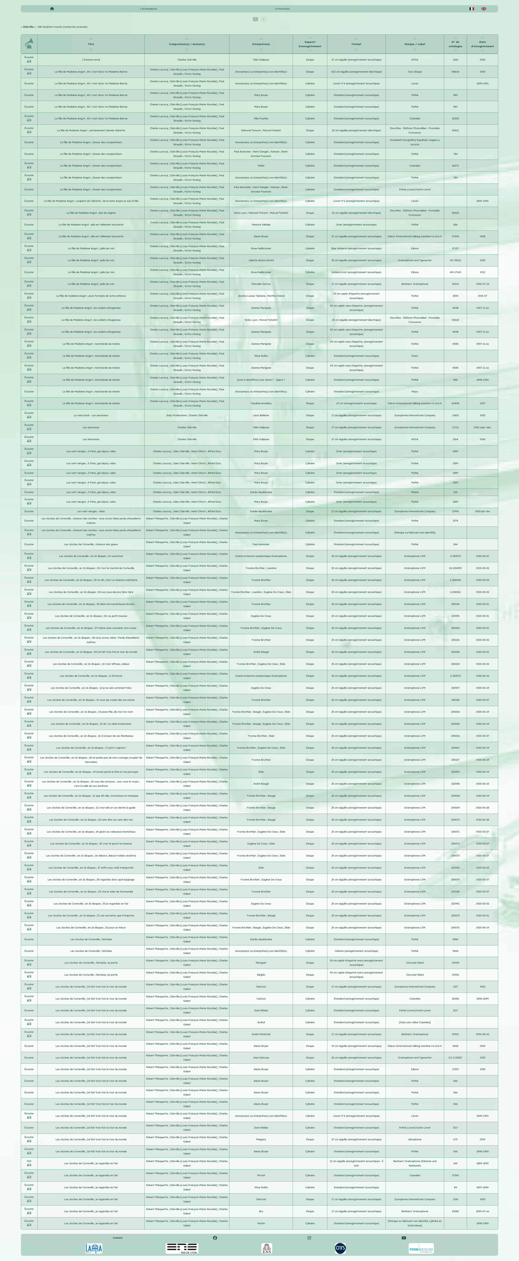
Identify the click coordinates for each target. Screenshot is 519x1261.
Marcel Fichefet (272, 130)
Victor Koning (192, 73)
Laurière (272, 568)
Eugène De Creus (274, 592)
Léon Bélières (261, 415)
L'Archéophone (148, 8)
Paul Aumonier (243, 151)
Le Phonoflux (282, 8)
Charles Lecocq (159, 69)
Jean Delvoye (261, 1057)
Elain (288, 592)
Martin (261, 1223)
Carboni (261, 998)
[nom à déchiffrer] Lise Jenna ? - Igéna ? (261, 379)
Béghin (261, 974)
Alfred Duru (214, 451)
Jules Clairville (181, 451)
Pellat (261, 165)
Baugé (257, 711)
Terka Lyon (240, 212)
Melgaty (261, 1139)
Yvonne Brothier (256, 568)
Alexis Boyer (261, 236)
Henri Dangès (261, 151)
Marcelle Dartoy (261, 284)
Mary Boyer (261, 95)
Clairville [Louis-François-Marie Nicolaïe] (194, 69)
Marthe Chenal (275, 295)
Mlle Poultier (261, 118)
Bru (261, 1211)
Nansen (275, 151)
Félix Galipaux (261, 59)
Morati (261, 1175)
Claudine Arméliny (261, 403)
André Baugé (261, 651)
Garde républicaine (261, 492)
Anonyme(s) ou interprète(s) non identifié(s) (261, 71)
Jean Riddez (261, 1010)
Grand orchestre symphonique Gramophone (261, 556)
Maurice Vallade (261, 224)
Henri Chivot (198, 451)
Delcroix (261, 986)
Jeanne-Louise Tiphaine (252, 295)
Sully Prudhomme (176, 415)
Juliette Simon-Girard (261, 260)
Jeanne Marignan (261, 307)
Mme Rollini (261, 355)
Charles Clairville (187, 59)
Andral (261, 1022)
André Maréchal (261, 1034)
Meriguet (261, 962)
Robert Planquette (157, 518)
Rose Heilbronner (261, 248)
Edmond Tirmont (251, 130)
